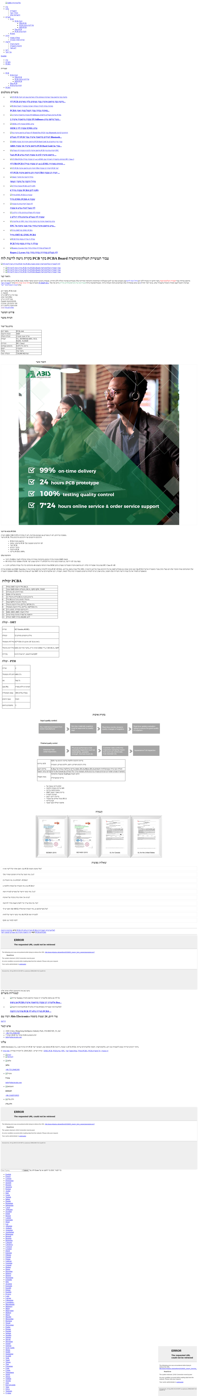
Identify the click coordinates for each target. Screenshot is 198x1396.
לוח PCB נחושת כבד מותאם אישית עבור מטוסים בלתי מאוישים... (38, 101)
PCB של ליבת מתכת (26, 25)
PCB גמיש (56, 1051)
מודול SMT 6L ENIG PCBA (23, 235)
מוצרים (8, 17)
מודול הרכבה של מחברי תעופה (23, 181)
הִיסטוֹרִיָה (13, 11)
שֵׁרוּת (7, 36)
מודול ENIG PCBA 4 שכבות (22, 199)
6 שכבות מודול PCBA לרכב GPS (24, 190)
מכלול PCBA (82, 1051)
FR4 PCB (22, 23)
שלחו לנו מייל (9, 307)
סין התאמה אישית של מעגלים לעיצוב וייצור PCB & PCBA (23, 932)
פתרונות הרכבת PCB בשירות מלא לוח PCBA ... (30, 1011)
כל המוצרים (96, 1051)
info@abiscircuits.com (14, 1082)
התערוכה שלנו (15, 15)
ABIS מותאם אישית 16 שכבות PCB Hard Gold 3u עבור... (36, 146)
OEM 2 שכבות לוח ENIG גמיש (23, 128)
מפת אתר (6, 1051)
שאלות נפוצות (15, 38)
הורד (2, 307)
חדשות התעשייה (16, 46)
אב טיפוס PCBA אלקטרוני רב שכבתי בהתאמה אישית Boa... (36, 1002)
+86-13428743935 (12, 1095)
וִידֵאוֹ (7, 50)
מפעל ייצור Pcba (71, 1051)
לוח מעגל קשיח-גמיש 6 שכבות (22, 208)
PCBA (12, 33)
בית (7, 7)
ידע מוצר (13, 48)
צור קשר (8, 52)
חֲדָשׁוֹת (8, 42)
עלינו (7, 9)
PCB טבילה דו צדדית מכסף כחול (24, 243)
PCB (12, 19)
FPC (63, 1051)
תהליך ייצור (14, 13)
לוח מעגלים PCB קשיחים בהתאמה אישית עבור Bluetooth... (36, 137)
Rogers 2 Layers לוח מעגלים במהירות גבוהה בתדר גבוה (34, 252)
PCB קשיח (18, 21)
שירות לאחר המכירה (17, 40)
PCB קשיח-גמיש (20, 31)
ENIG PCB (48, 1051)
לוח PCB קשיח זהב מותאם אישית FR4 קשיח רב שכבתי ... (35, 172)
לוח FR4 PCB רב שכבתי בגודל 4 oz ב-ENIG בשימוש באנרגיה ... (37, 163)
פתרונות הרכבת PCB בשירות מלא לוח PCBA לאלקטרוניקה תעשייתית (28, 930)
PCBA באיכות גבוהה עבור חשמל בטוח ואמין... (29, 110)
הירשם (3, 1021)
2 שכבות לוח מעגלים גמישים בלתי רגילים (27, 217)
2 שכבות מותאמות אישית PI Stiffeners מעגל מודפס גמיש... (35, 119)
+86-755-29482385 (13, 1070)
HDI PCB (23, 27)
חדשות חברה (14, 44)
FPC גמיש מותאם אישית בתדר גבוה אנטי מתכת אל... (32, 226)
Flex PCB (18, 29)
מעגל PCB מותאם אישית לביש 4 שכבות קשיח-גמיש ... (33, 155)
